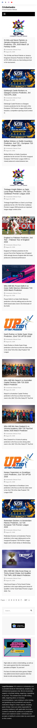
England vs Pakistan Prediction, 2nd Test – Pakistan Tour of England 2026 (18, 240)
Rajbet (30, 671)
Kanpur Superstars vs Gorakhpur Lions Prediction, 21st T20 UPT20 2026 (17, 474)
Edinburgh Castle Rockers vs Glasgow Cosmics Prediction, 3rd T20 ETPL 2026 (17, 93)
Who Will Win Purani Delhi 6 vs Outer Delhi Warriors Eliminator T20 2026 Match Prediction (18, 288)
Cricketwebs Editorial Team (13, 49)
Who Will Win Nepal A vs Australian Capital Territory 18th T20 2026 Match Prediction (18, 382)
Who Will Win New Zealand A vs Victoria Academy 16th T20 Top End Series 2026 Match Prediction (18, 428)
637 (26, 600)
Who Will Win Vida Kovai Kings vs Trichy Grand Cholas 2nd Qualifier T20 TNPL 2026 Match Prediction (17, 573)
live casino (7, 665)
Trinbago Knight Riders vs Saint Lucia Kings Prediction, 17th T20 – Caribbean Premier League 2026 (17, 191)
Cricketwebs (8, 7)
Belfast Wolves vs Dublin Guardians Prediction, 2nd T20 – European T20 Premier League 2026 (18, 143)
